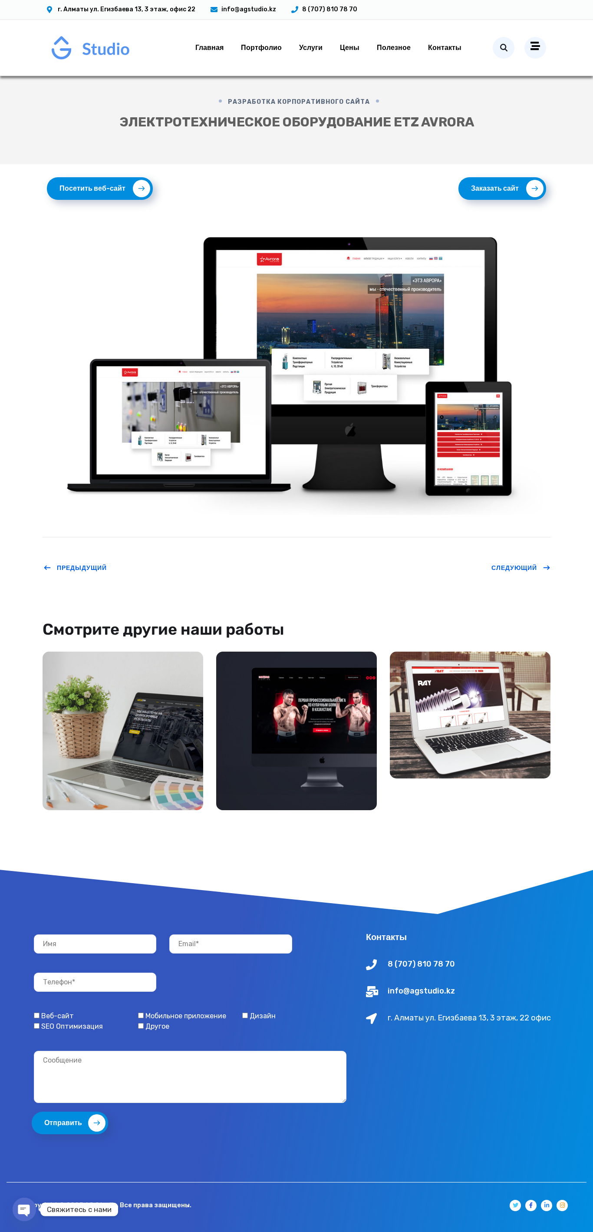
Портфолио (261, 47)
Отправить (63, 1122)
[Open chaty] (24, 1209)
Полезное (394, 47)
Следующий (514, 568)
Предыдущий (82, 568)
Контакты (444, 47)
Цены (349, 47)
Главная (209, 47)
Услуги (311, 47)
